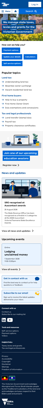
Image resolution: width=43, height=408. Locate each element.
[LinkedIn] (4, 320)
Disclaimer (6, 364)
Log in (35, 4)
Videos (4, 336)
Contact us (6, 312)
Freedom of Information (12, 369)
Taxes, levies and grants (12, 346)
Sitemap (5, 367)
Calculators (30, 57)
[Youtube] (10, 320)
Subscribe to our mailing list (13, 314)
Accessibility (7, 359)
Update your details (12, 57)
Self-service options (12, 63)
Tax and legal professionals (13, 348)
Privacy (5, 356)
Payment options (11, 50)
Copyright (6, 361)
